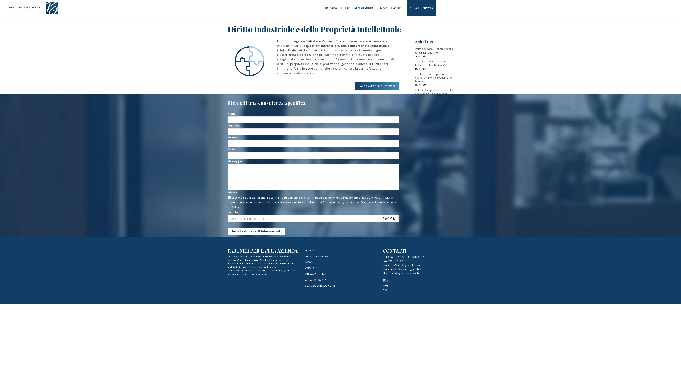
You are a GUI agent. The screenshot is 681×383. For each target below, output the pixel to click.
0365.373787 (415, 257)
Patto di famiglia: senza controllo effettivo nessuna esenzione (434, 91)
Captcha (234, 212)
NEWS (309, 262)
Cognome (235, 125)
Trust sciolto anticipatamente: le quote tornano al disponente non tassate (434, 77)
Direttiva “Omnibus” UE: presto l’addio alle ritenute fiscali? (432, 63)
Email (232, 149)
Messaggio (235, 161)
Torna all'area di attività (377, 86)
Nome (233, 113)
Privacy (233, 192)
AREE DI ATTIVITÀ (316, 256)
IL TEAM (310, 250)
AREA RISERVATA (315, 279)
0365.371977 (396, 257)
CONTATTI (312, 268)
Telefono (235, 137)
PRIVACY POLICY (315, 274)
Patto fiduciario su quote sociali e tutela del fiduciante (434, 50)
